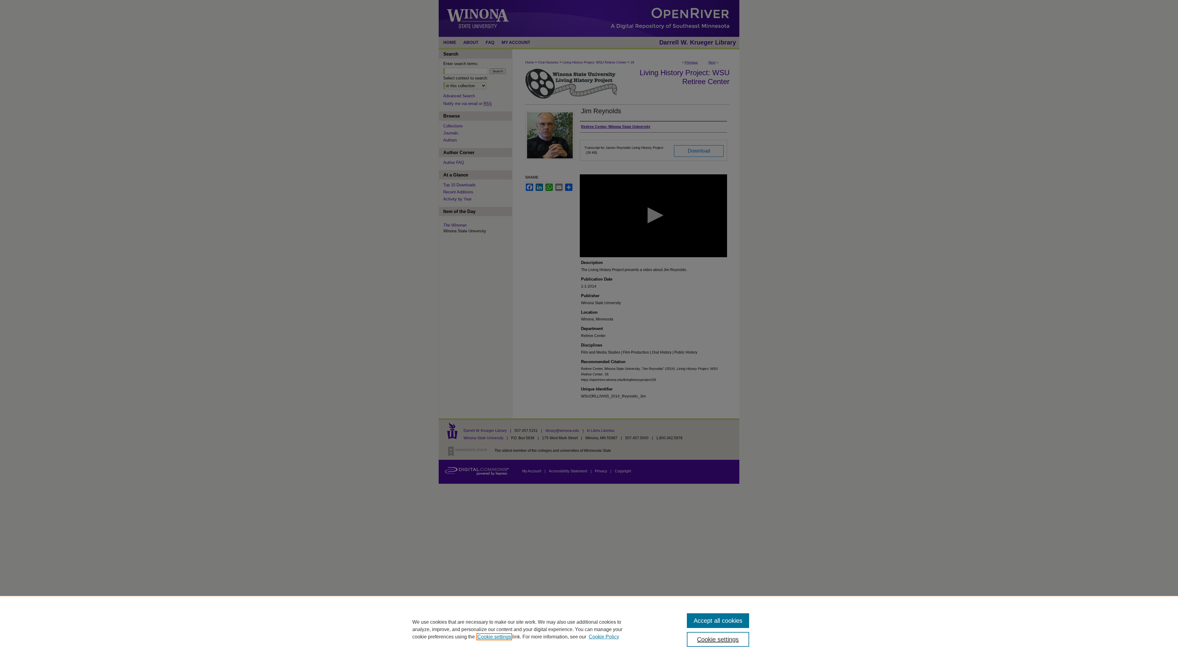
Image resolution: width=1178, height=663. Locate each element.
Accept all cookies (718, 620)
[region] (589, 629)
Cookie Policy (604, 636)
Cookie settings (494, 636)
